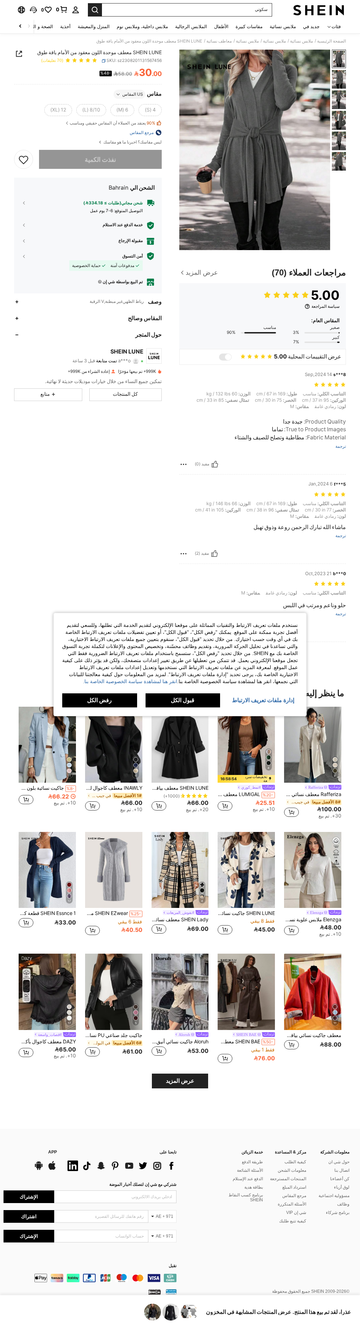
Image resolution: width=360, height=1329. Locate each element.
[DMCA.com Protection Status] (154, 1291)
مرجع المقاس (294, 1195)
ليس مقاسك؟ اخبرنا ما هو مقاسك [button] (132, 142)
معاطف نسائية (219, 41)
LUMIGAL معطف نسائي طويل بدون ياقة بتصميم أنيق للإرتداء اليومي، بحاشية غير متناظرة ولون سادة (246, 794)
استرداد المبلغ (294, 1187)
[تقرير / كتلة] (183, 464)
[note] (246, 779)
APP (52, 1152)
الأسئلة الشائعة (250, 1170)
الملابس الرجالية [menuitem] (191, 26)
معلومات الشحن (292, 1170)
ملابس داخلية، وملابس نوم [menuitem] (142, 26)
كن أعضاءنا (339, 1178)
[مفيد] (215, 464)
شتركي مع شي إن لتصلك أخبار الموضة (142, 1184)
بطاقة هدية (253, 1187)
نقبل (172, 1266)
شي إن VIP (296, 1212)
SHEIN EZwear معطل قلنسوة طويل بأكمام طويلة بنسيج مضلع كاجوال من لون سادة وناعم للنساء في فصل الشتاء (113, 913)
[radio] (150, 110)
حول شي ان (338, 1161)
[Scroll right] (20, 26)
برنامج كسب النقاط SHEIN (246, 1197)
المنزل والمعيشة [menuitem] (94, 26)
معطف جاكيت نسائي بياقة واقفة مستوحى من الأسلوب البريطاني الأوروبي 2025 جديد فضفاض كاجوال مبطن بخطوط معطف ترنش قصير (312, 1035)
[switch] (225, 357)
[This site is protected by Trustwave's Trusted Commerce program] (171, 1291)
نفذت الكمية (100, 159)
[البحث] (95, 10)
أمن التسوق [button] (132, 256)
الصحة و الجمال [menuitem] (38, 26)
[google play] (39, 1168)
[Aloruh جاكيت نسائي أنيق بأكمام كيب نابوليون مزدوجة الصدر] (180, 992)
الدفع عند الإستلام (248, 1178)
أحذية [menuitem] (65, 26)
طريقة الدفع (252, 1161)
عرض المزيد (180, 1081)
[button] (33, 10)
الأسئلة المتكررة (292, 1204)
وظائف (343, 1204)
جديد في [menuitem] (311, 26)
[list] (120, 1166)
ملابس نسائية (301, 41)
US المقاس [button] (132, 94)
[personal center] (75, 10)
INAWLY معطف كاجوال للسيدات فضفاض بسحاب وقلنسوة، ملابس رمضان (113, 788)
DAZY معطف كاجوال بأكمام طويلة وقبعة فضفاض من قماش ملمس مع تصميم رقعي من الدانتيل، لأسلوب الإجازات (47, 1041)
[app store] (52, 1168)
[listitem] (312, 764)
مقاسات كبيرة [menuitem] (249, 26)
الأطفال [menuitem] (221, 26)
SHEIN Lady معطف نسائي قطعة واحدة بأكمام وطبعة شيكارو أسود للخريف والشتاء (180, 919)
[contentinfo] (90, 1278)
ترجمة (340, 446)
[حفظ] (23, 159)
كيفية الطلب (295, 1161)
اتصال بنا (341, 1170)
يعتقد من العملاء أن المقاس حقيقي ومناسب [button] (112, 123)
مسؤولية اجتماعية (334, 1195)
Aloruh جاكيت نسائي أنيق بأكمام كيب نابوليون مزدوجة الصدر (180, 1041)
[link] (62, 9)
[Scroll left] (28, 26)
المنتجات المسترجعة (288, 1178)
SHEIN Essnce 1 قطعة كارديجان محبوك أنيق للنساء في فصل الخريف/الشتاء (47, 913)
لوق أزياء (341, 1187)
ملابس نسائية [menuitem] (283, 26)
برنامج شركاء (337, 1212)
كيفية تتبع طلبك (292, 1221)
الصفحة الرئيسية (331, 41)
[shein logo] (318, 10)
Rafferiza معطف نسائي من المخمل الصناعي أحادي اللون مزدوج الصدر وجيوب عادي (312, 794)
